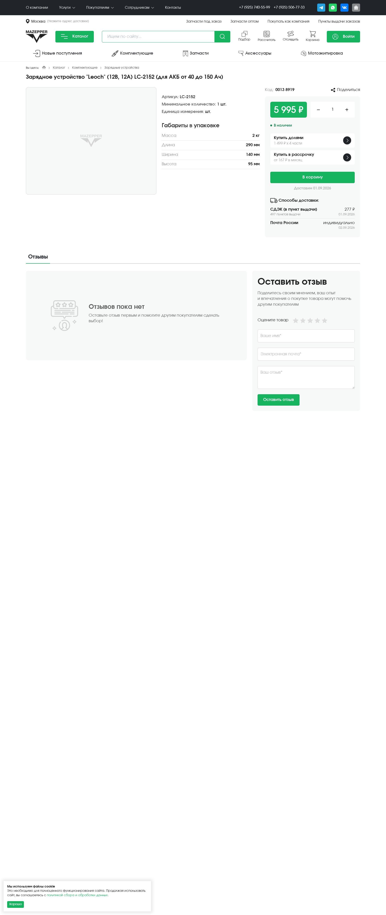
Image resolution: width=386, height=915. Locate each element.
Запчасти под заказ (204, 21)
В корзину (312, 177)
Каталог (79, 36)
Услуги (65, 7)
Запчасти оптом (245, 21)
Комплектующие (84, 67)
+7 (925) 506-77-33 (289, 7)
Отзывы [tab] (38, 257)
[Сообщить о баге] (356, 8)
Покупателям (98, 7)
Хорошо (15, 904)
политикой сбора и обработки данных (77, 895)
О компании (37, 7)
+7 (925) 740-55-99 (254, 7)
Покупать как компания (288, 21)
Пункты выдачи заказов (339, 21)
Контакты (173, 7)
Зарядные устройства (122, 67)
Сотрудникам (137, 7)
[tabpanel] (193, 341)
